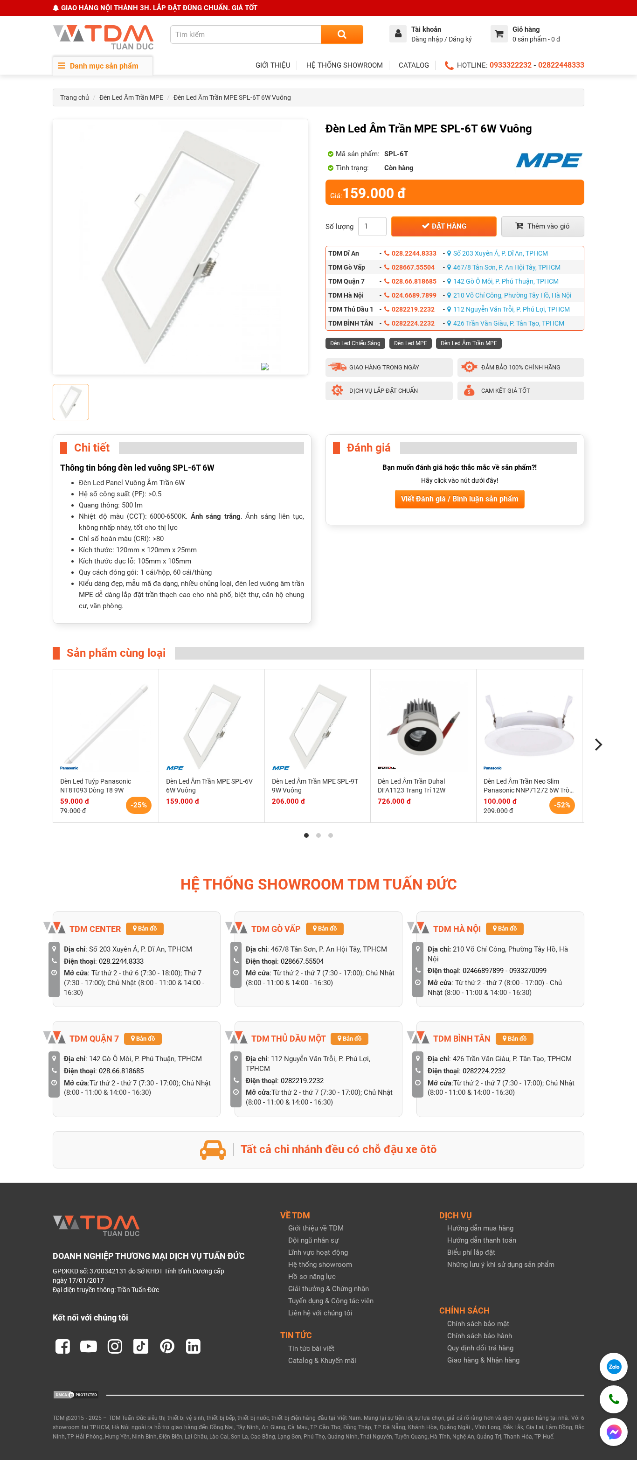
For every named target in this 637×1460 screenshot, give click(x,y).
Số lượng (339, 226)
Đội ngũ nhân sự (313, 1240)
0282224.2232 (413, 323)
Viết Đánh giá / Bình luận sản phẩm (460, 498)
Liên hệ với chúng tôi (320, 1313)
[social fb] (62, 1346)
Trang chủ (74, 97)
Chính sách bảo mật (478, 1324)
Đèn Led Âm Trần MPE (131, 97)
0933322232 (511, 65)
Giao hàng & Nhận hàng (483, 1360)
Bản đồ (147, 928)
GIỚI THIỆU (273, 65)
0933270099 (528, 970)
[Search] (342, 34)
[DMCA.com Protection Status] (76, 1394)
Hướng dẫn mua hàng (480, 1228)
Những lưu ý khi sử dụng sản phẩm (500, 1264)
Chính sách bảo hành (479, 1336)
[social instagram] (115, 1346)
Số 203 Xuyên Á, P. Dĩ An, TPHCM (500, 253)
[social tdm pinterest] (167, 1346)
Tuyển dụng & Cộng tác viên (331, 1301)
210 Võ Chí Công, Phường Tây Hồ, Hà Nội (512, 295)
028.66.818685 (414, 281)
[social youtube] (88, 1346)
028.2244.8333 (414, 253)
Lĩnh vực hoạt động (318, 1252)
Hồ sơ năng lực (312, 1276)
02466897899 (483, 970)
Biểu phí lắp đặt (471, 1252)
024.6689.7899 (414, 295)
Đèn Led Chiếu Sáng (355, 343)
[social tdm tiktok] (141, 1346)
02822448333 (561, 65)
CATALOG (414, 65)
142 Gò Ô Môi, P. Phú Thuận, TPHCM (506, 281)
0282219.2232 (413, 309)
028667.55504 (413, 267)
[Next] (597, 744)
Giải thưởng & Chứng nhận (328, 1289)
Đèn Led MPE (410, 343)
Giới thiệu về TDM (316, 1228)
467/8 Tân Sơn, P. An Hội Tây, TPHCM (507, 267)
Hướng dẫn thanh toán (481, 1240)
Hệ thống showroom (320, 1264)
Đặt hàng (448, 226)
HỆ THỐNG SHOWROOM (344, 65)
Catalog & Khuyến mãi (322, 1360)
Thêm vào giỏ (548, 226)
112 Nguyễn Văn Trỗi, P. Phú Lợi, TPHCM (511, 309)
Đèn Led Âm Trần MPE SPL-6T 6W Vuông (232, 97)
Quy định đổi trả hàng (480, 1348)
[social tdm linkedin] (193, 1346)
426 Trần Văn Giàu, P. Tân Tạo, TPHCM (508, 323)
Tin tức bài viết (311, 1348)
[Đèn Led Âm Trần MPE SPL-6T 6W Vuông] (180, 247)
